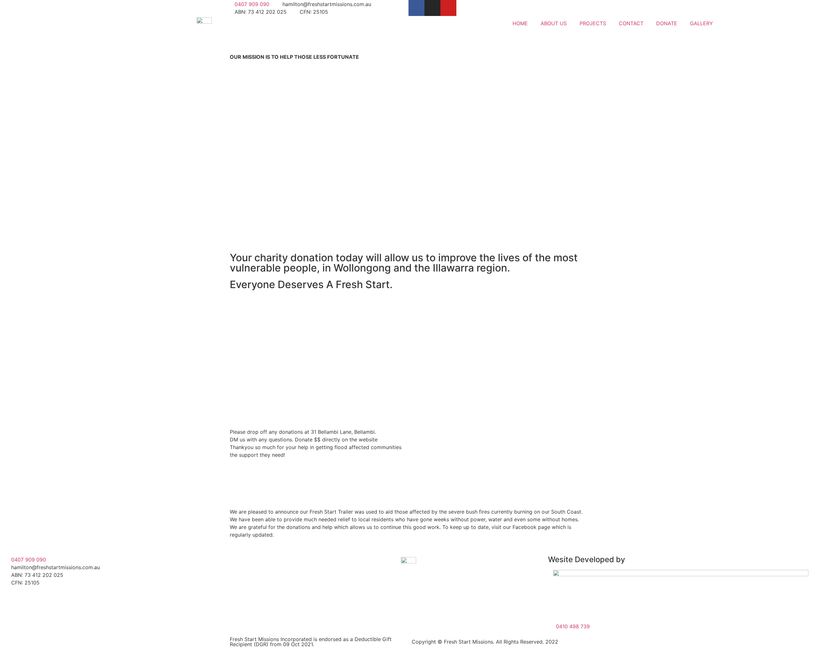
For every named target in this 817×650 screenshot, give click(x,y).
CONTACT (631, 23)
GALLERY (701, 23)
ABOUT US (554, 23)
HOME (520, 23)
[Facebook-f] (416, 8)
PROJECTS (593, 23)
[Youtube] (448, 8)
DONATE (666, 23)
